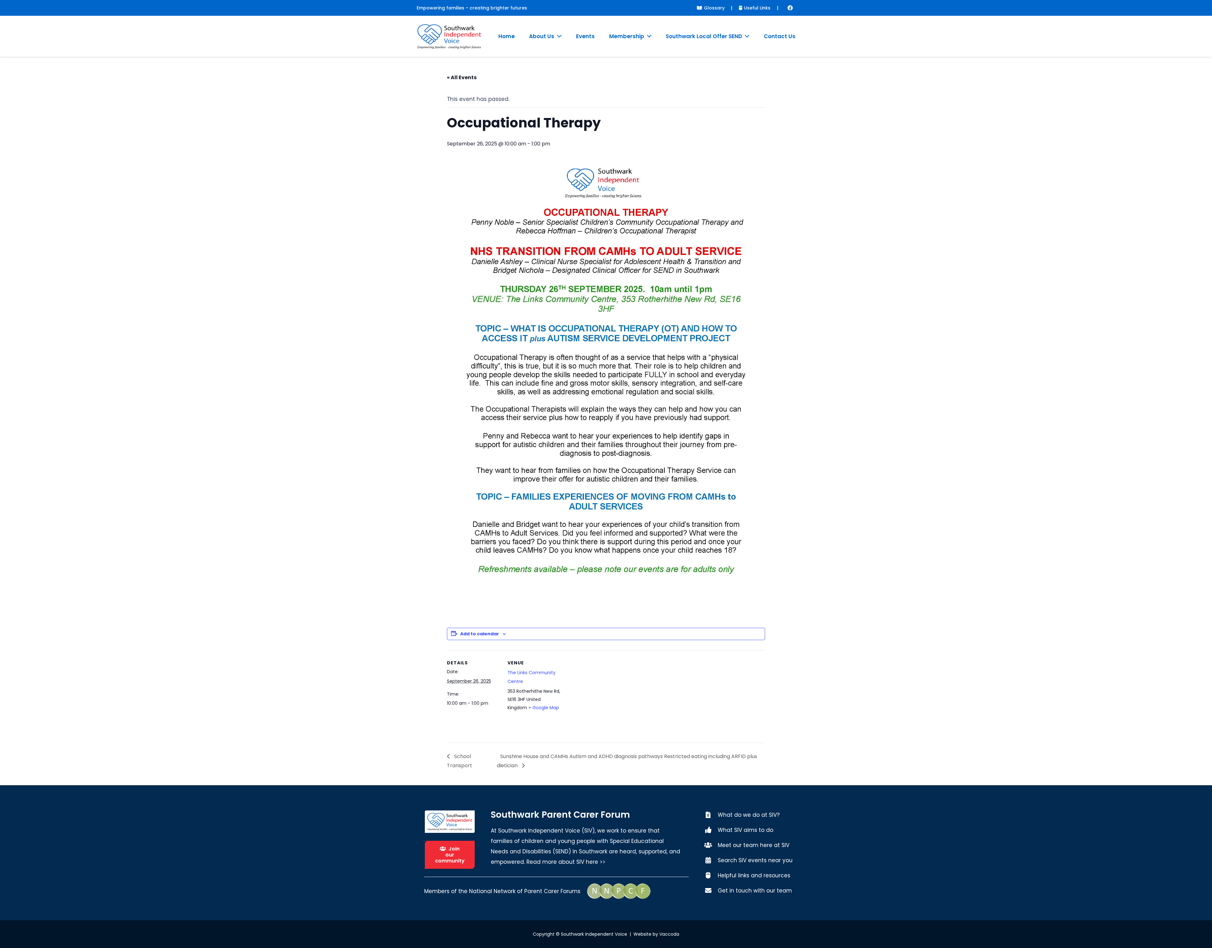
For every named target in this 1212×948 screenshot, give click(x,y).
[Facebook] (790, 8)
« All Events (462, 77)
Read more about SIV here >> (565, 862)
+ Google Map (543, 707)
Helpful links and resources (754, 875)
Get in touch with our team (755, 890)
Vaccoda (669, 934)
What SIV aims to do (745, 830)
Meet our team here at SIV (753, 845)
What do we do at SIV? (749, 815)
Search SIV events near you (755, 860)
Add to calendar (479, 634)
